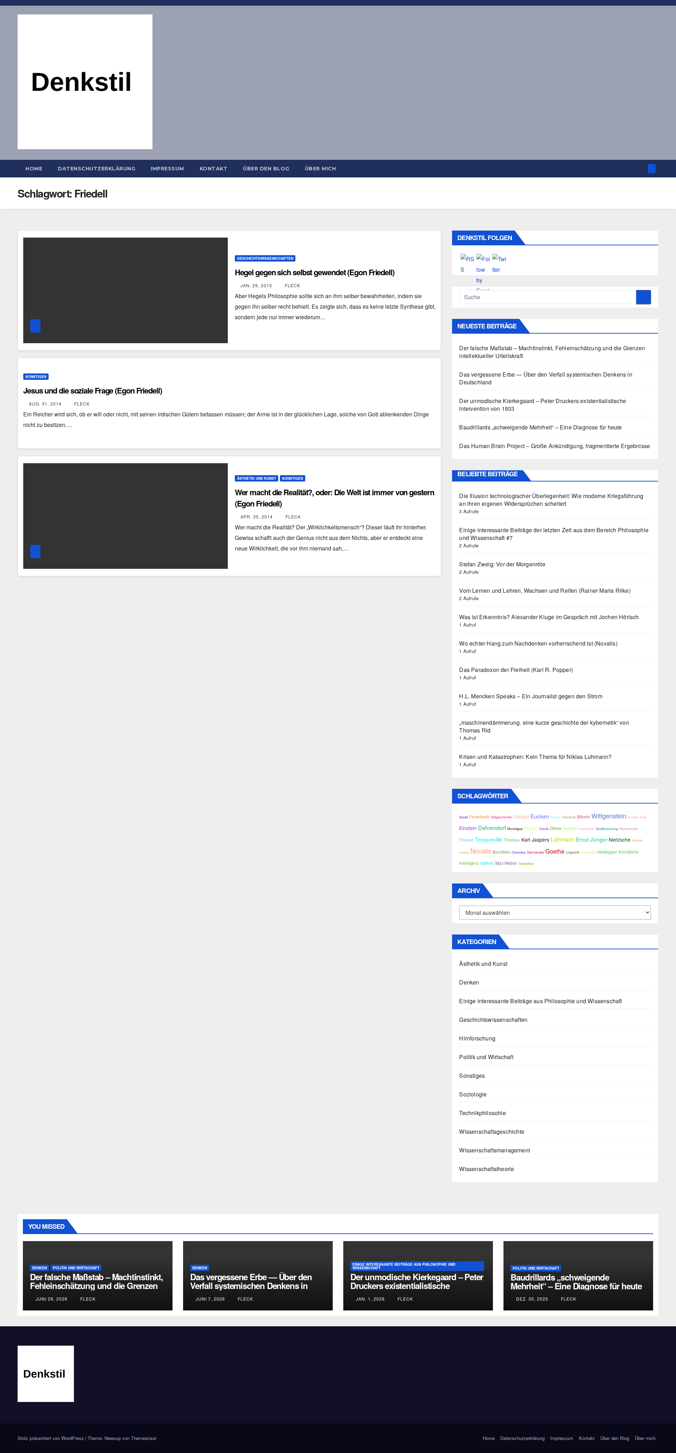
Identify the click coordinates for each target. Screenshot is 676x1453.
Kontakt (214, 168)
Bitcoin (583, 816)
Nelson (556, 816)
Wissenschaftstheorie (486, 1169)
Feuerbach (479, 816)
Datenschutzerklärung (96, 168)
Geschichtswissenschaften (265, 258)
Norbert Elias (637, 816)
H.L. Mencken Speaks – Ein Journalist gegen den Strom (530, 696)
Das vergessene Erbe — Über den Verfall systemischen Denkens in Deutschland (545, 378)
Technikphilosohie (482, 1113)
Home (33, 168)
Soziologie (473, 1094)
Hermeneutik (628, 828)
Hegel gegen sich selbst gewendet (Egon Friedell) (314, 272)
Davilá (544, 828)
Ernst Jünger (591, 839)
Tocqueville (488, 839)
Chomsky (519, 852)
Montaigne (514, 828)
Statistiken (526, 863)
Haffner (487, 863)
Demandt (569, 816)
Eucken (540, 816)
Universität (586, 828)
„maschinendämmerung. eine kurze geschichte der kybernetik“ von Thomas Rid (544, 726)
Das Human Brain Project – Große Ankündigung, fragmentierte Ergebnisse (554, 446)
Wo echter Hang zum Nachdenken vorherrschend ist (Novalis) (538, 643)
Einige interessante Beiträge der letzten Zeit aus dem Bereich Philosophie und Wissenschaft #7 (554, 534)
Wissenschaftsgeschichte (491, 1131)
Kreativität (588, 852)
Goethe (554, 851)
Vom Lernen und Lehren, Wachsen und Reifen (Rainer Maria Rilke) (544, 590)
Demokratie (535, 852)
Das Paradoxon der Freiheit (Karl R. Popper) (516, 670)
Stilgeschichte (501, 816)
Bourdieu (501, 852)
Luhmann (563, 839)
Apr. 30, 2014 (256, 517)
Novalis (480, 850)
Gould (463, 816)
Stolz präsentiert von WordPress (51, 1438)
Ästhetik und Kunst (256, 478)
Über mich (320, 168)
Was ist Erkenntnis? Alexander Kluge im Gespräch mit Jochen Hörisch (549, 617)
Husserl (570, 828)
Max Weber (506, 863)
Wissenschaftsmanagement (494, 1150)
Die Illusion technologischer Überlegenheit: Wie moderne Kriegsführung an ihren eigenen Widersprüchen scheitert (551, 500)
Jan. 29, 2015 (256, 285)
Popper (531, 828)
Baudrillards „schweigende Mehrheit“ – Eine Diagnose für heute (540, 427)
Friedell (466, 840)
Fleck (291, 285)
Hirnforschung (477, 1038)
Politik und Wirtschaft (486, 1057)
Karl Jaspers (535, 839)
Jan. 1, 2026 (370, 1299)
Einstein (468, 827)
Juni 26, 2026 (52, 1299)
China (555, 828)
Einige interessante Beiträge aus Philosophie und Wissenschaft (540, 1001)
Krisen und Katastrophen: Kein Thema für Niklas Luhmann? (535, 757)
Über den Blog (266, 168)
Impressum (167, 168)
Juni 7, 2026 (210, 1299)
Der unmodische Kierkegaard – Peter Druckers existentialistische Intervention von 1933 (542, 405)
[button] (640, 168)
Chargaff (521, 816)
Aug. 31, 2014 (45, 404)
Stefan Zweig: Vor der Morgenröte (502, 564)
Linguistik (573, 852)
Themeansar (143, 1438)
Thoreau (512, 840)
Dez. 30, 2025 (532, 1299)
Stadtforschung (607, 828)
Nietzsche (620, 839)
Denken (469, 982)
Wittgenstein (609, 815)
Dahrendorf (492, 827)
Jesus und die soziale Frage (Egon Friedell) (92, 390)
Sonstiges (35, 376)
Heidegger (607, 852)
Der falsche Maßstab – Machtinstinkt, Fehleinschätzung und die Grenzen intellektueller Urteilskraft (552, 352)
